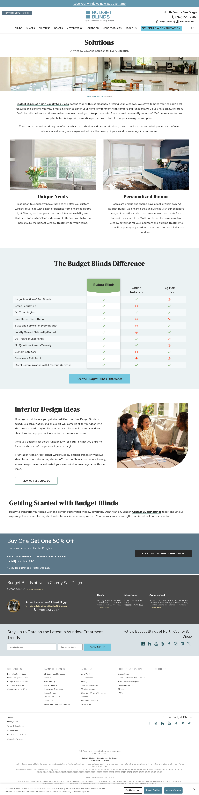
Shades (30, 28)
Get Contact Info (187, 21)
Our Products (98, 96)
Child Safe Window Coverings (93, 693)
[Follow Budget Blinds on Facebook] (169, 643)
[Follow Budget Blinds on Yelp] (162, 643)
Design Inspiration (125, 685)
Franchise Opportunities (17, 13)
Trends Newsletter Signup (128, 681)
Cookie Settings (132, 790)
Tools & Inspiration (130, 669)
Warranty (84, 697)
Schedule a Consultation (161, 28)
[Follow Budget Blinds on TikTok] (189, 723)
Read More (104, 607)
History (84, 681)
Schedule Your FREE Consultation (163, 553)
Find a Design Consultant (17, 678)
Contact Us (14, 669)
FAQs (120, 693)
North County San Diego (180, 12)
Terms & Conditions (15, 726)
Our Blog (160, 669)
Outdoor (93, 28)
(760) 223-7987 (186, 17)
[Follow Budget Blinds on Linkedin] (182, 643)
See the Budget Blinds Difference (99, 379)
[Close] (194, 789)
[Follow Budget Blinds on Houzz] (149, 643)
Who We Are (86, 674)
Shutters (44, 28)
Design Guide (123, 674)
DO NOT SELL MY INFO (16, 735)
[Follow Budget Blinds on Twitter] (189, 643)
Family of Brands (54, 669)
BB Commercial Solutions (54, 674)
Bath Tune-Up (49, 681)
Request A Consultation (17, 674)
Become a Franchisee (89, 700)
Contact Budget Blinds (146, 512)
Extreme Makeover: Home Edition (131, 678)
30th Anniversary (88, 689)
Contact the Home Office (17, 689)
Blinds (18, 28)
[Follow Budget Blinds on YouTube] (156, 643)
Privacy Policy (12, 722)
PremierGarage (50, 693)
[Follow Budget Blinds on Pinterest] (182, 723)
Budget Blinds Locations (17, 681)
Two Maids (48, 700)
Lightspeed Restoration (53, 689)
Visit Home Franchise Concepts (57, 704)
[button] (164, 21)
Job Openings (87, 704)
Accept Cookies (173, 790)
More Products (112, 28)
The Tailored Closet (52, 697)
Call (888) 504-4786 (15, 685)
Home (89, 96)
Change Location (34, 589)
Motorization (75, 28)
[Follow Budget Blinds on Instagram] (176, 643)
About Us (131, 28)
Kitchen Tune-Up (50, 685)
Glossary (122, 689)
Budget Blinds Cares (89, 685)
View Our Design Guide (36, 480)
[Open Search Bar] (192, 28)
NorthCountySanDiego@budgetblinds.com (46, 606)
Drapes (58, 28)
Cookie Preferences (15, 739)
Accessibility (12, 730)
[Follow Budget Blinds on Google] (143, 643)
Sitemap (10, 717)
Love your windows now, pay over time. (99, 4)
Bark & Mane (49, 678)
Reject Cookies (153, 790)
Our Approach (87, 678)
